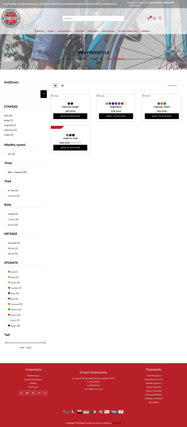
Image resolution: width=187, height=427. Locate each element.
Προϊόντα (80, 59)
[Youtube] (39, 393)
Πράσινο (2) (15, 309)
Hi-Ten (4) (13, 190)
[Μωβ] (116, 103)
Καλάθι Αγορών (33, 375)
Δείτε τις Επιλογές (70, 116)
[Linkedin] (33, 393)
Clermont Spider (70, 107)
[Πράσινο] (119, 103)
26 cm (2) (13, 248)
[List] (62, 85)
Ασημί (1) (14, 277)
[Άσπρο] (125, 103)
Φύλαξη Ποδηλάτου (154, 383)
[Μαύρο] (72, 103)
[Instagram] (45, 393)
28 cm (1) (13, 254)
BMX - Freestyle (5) (17, 172)
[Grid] (55, 85)
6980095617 (168, 2)
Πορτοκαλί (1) (16, 304)
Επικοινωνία (135, 5)
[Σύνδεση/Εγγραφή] (154, 18)
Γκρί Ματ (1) (15, 288)
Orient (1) (8, 135)
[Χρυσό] (110, 103)
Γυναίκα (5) (13, 219)
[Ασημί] (107, 103)
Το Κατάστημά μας (153, 375)
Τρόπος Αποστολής (154, 391)
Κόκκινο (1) (15, 315)
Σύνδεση (33, 383)
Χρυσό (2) (15, 282)
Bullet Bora (116, 107)
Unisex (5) (13, 214)
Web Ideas (116, 423)
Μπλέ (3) (14, 293)
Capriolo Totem (162, 107)
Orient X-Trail (70, 138)
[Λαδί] (67, 135)
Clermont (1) (10, 130)
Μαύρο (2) (15, 325)
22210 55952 (155, 2)
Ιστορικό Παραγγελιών (33, 379)
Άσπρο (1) (15, 320)
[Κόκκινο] (122, 103)
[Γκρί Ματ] (158, 103)
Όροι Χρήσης (153, 402)
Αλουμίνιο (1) (13, 196)
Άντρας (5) (13, 225)
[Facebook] (21, 393)
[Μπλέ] (69, 103)
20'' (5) (11, 154)
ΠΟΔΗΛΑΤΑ (96, 59)
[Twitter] (27, 393)
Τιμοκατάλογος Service (153, 379)
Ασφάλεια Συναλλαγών (154, 398)
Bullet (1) (8, 120)
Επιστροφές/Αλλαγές (153, 395)
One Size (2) (14, 243)
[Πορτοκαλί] (162, 103)
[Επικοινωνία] (160, 18)
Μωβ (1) (14, 299)
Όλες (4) (8, 115)
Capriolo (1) (10, 125)
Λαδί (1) (14, 272)
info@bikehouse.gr (94, 389)
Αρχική (66, 59)
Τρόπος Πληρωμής (153, 387)
